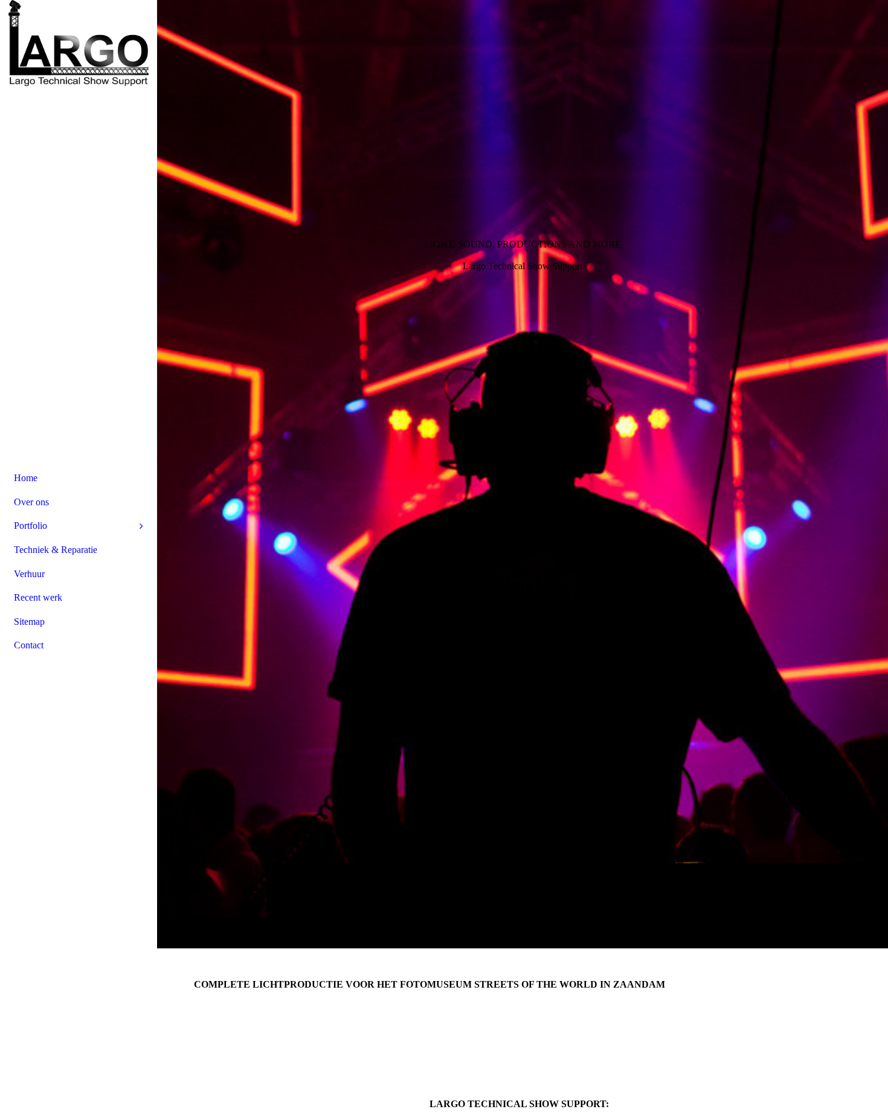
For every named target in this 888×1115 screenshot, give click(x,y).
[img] (522, 474)
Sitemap (29, 621)
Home (25, 478)
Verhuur (29, 574)
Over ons (31, 502)
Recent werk (38, 597)
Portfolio (30, 525)
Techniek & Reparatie (55, 550)
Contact (28, 645)
